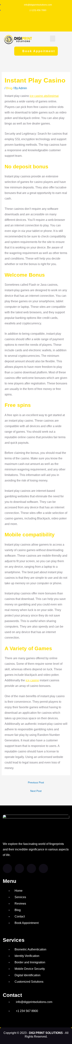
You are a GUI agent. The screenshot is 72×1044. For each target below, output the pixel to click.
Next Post (36, 791)
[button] (52, 39)
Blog (9, 88)
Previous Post (36, 782)
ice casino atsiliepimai (44, 95)
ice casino (32, 680)
